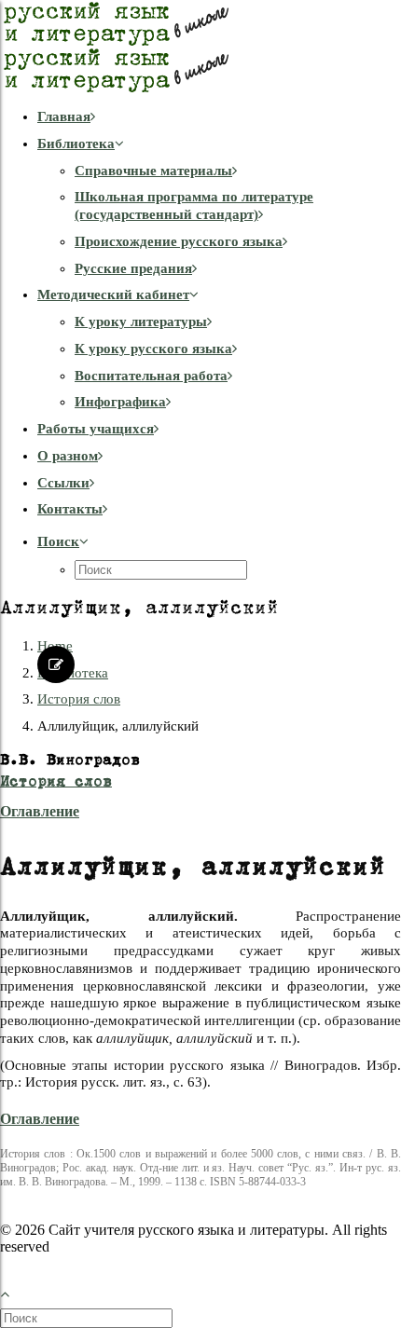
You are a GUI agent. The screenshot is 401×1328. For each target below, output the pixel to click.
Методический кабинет (113, 294)
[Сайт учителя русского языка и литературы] (200, 46)
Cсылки (63, 482)
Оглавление (39, 811)
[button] (63, 541)
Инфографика (120, 401)
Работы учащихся (95, 428)
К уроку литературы (141, 321)
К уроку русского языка (153, 348)
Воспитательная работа (151, 375)
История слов (78, 698)
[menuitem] (219, 117)
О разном (67, 455)
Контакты (70, 508)
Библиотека (76, 143)
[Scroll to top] (15, 1292)
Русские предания (133, 268)
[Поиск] (88, 1317)
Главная (63, 116)
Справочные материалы (153, 170)
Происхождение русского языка (179, 241)
